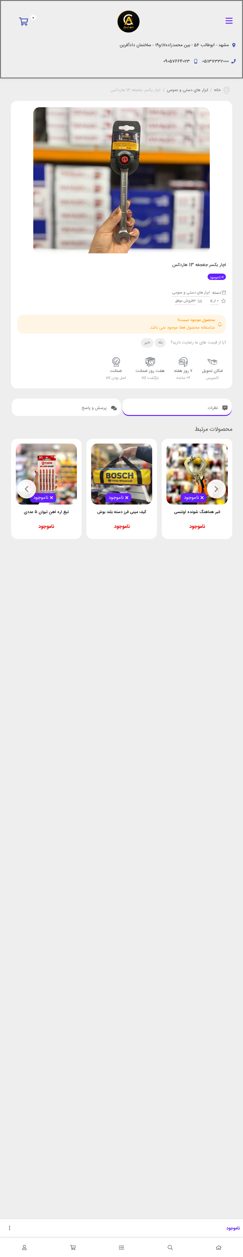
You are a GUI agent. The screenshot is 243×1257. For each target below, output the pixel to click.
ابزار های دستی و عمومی (187, 90)
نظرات (213, 408)
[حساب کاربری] (24, 1247)
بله (160, 342)
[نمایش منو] (229, 21)
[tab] (177, 407)
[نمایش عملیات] (9, 1228)
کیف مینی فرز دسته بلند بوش (121, 512)
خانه (217, 90)
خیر (147, 342)
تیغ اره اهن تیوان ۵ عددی (46, 512)
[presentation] (216, 489)
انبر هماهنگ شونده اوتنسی (197, 512)
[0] (25, 21)
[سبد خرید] (73, 1247)
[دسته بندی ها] (121, 1247)
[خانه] (218, 1247)
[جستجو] (170, 1247)
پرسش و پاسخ (95, 408)
